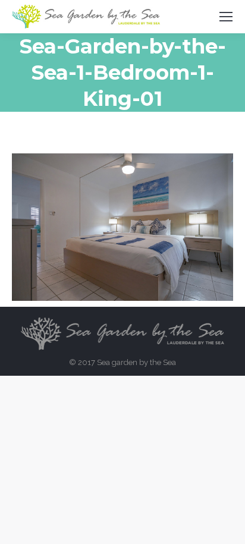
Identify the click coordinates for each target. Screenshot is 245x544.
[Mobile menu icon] (226, 17)
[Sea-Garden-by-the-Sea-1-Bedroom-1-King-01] (122, 227)
